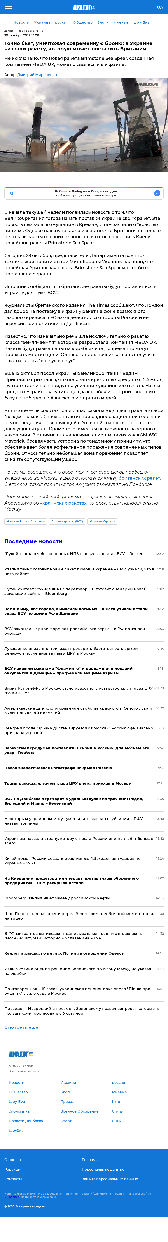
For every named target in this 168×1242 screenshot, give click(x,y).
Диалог (8, 31)
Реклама (90, 1160)
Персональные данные (103, 1169)
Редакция (13, 1169)
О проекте (14, 1160)
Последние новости (33, 541)
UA (160, 7)
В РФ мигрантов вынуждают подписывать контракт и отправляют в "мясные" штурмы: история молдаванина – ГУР (73, 935)
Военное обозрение (31, 31)
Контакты (13, 1179)
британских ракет (139, 478)
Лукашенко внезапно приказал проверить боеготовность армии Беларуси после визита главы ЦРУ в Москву (71, 650)
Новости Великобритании (26, 521)
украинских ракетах (63, 503)
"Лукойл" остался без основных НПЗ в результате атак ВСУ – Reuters (74, 553)
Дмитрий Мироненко (37, 75)
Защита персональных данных (110, 1179)
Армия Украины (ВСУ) (67, 521)
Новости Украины (103, 521)
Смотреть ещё (21, 1027)
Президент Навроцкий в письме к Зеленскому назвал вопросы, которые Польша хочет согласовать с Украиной (79, 1010)
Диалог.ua (12, 1197)
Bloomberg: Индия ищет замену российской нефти (57, 898)
